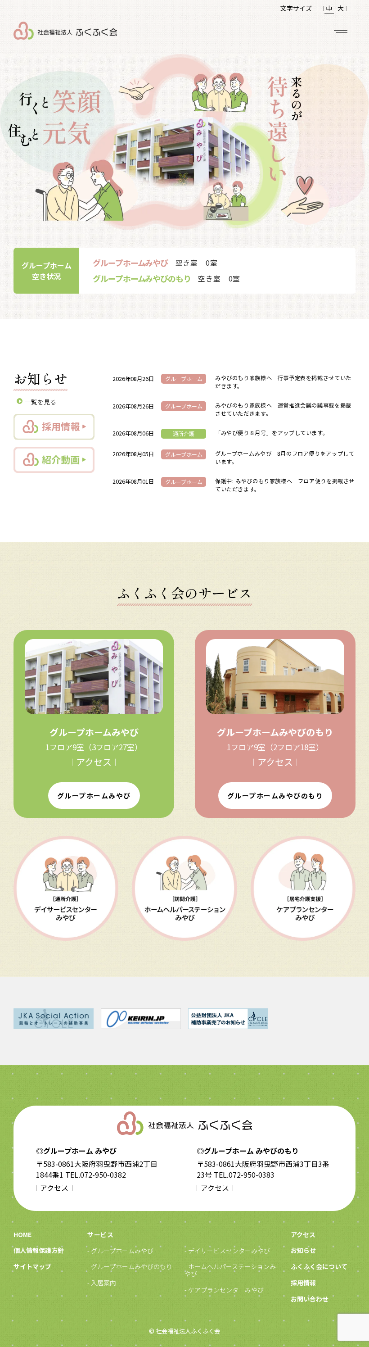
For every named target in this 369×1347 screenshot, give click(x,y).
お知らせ (303, 1250)
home (23, 1234)
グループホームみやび (94, 795)
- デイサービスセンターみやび (227, 1250)
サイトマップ (32, 1266)
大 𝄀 (340, 8)
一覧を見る (40, 401)
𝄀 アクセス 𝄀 (94, 761)
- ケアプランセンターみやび (224, 1289)
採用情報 (303, 1282)
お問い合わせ (309, 1298)
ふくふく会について (319, 1266)
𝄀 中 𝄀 (329, 8)
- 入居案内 (101, 1282)
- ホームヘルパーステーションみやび (230, 1270)
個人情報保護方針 (39, 1250)
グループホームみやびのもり (275, 795)
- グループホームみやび (120, 1250)
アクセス (303, 1234)
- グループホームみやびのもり (129, 1266)
